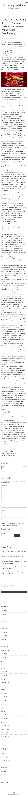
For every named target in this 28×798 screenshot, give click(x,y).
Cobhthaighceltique (14, 5)
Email (3, 510)
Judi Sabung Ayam (5, 757)
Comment (4, 486)
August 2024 (4, 696)
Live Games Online (5, 760)
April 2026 (3, 625)
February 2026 (4, 632)
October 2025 (4, 646)
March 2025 (4, 671)
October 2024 (4, 689)
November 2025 (5, 643)
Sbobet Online (4, 764)
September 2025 (5, 650)
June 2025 (3, 661)
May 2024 (3, 707)
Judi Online (3, 753)
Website (3, 516)
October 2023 (4, 732)
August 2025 (4, 653)
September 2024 (5, 693)
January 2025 (4, 679)
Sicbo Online (4, 767)
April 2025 (3, 668)
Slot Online (8, 463)
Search (3, 533)
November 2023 (5, 729)
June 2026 (3, 618)
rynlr (16, 38)
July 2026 (3, 614)
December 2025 (5, 639)
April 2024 (3, 711)
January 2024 (4, 722)
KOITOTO (18, 794)
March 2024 (4, 714)
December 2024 (5, 682)
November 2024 (5, 686)
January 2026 (4, 635)
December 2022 (5, 736)
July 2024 (3, 700)
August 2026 (4, 610)
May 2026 (3, 621)
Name (3, 504)
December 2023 (5, 725)
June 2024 (3, 704)
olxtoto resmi (4, 782)
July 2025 (3, 657)
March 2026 (4, 628)
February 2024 (4, 718)
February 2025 (4, 675)
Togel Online (4, 774)
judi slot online (14, 157)
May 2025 (3, 664)
